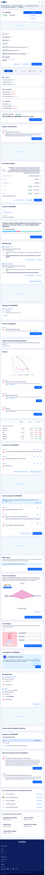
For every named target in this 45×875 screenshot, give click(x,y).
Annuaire (2, 851)
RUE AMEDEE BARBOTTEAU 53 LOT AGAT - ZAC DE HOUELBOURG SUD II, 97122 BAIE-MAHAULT (21, 53)
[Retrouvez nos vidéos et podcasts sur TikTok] (16, 869)
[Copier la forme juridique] (19, 50)
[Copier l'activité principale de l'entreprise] (41, 170)
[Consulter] (37, 449)
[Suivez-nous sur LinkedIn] (7, 869)
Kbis (17, 70)
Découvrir (38, 666)
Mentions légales (16, 64)
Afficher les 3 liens (37, 704)
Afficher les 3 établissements (35, 281)
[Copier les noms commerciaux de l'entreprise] (41, 183)
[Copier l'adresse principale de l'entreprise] (28, 53)
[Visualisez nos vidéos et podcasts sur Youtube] (13, 869)
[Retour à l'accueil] (22, 842)
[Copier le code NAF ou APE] (28, 47)
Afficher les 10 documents (36, 471)
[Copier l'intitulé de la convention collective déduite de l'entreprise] (41, 176)
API (1, 853)
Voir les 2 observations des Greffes (9, 195)
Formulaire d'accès (6, 345)
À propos (2, 872)
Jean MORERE (8, 745)
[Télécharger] (40, 449)
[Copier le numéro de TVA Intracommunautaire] (10, 40)
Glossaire (2, 861)
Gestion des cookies (13, 872)
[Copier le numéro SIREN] (8, 34)
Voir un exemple (35, 330)
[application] (22, 363)
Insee (3, 60)
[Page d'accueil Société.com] (4, 2)
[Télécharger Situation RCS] (41, 186)
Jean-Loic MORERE (6, 57)
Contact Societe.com (4, 859)
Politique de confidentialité (22, 872)
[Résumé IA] (34, 449)
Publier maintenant (37, 533)
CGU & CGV (7, 872)
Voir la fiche (5, 315)
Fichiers (2, 850)
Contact (24, 70)
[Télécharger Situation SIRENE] (41, 190)
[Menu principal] (42, 2)
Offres (2, 848)
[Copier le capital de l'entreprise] (41, 179)
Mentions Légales (29, 872)
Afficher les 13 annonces (26, 533)
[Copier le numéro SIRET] (11, 37)
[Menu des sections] (2, 71)
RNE (5, 60)
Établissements (34, 70)
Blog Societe (3, 866)
